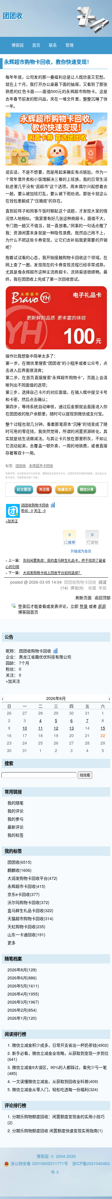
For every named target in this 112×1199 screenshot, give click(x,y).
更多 (11, 942)
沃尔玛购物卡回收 (28, 902)
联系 (53, 45)
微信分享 (87, 489)
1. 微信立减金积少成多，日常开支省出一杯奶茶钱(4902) (58, 1045)
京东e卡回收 (23, 894)
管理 (69, 45)
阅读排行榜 (15, 1034)
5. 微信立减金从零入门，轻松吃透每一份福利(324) (52, 1089)
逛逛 (102, 606)
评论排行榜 (15, 1105)
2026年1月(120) (22, 1018)
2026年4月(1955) (23, 994)
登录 (84, 606)
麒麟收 (19, 870)
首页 (36, 45)
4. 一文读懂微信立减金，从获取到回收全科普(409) (52, 1081)
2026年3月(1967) (23, 1002)
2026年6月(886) (22, 978)
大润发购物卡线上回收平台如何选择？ (52, 572)
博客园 (17, 45)
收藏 (92, 588)
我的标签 (15, 835)
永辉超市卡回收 (41, 465)
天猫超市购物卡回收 (30, 918)
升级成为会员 (81, 551)
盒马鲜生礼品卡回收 (30, 910)
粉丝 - (27, 510)
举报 (103, 588)
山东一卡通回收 (26, 934)
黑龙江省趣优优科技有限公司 (45, 657)
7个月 (24, 663)
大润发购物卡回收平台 (32, 878)
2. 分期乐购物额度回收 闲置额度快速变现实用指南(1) (55, 1130)
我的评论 (15, 811)
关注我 (44, 489)
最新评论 (15, 827)
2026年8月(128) (22, 969)
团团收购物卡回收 (35, 505)
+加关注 (11, 520)
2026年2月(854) (22, 1010)
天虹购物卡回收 (26, 926)
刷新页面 (84, 597)
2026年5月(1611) (23, 986)
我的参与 (15, 819)
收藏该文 (65, 489)
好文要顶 (24, 489)
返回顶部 (102, 597)
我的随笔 (15, 803)
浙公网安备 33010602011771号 (39, 1163)
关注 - (40, 510)
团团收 (13, 15)
